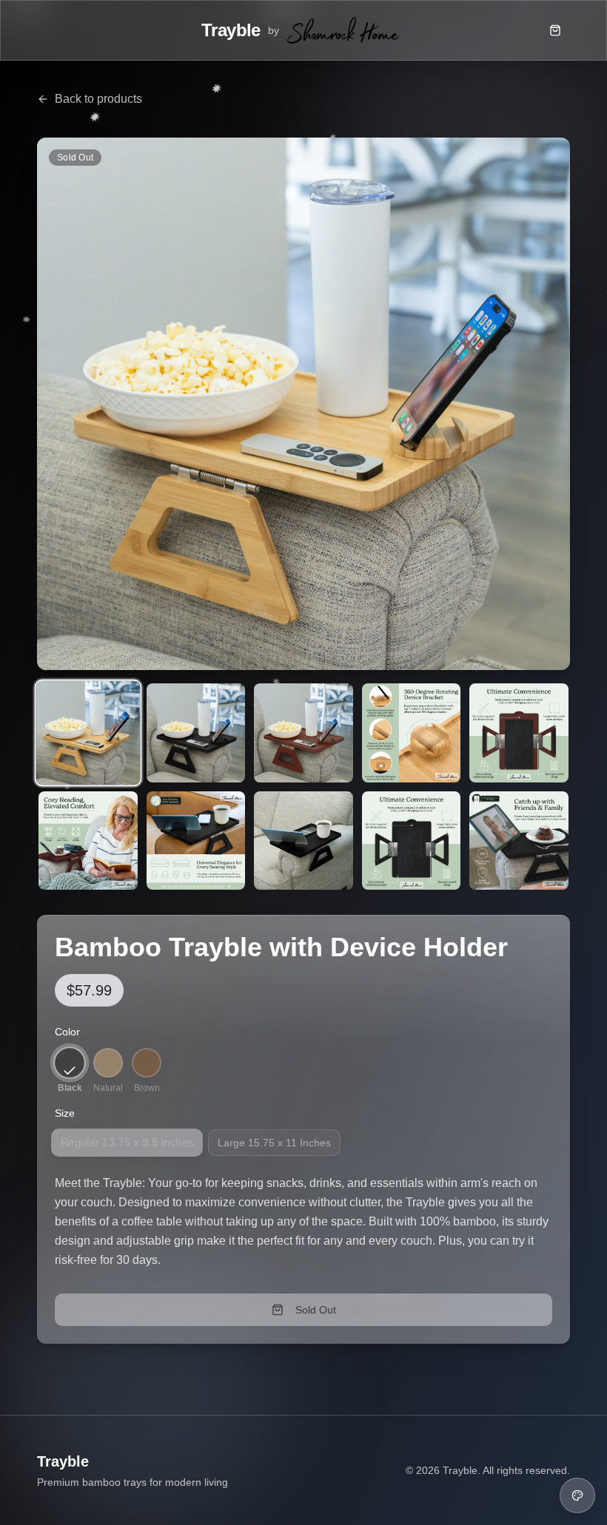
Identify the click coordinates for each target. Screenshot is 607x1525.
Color (67, 1032)
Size (65, 1113)
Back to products (98, 98)
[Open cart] (555, 30)
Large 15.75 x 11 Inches (274, 1143)
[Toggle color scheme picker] (577, 1495)
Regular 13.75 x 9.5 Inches (127, 1143)
